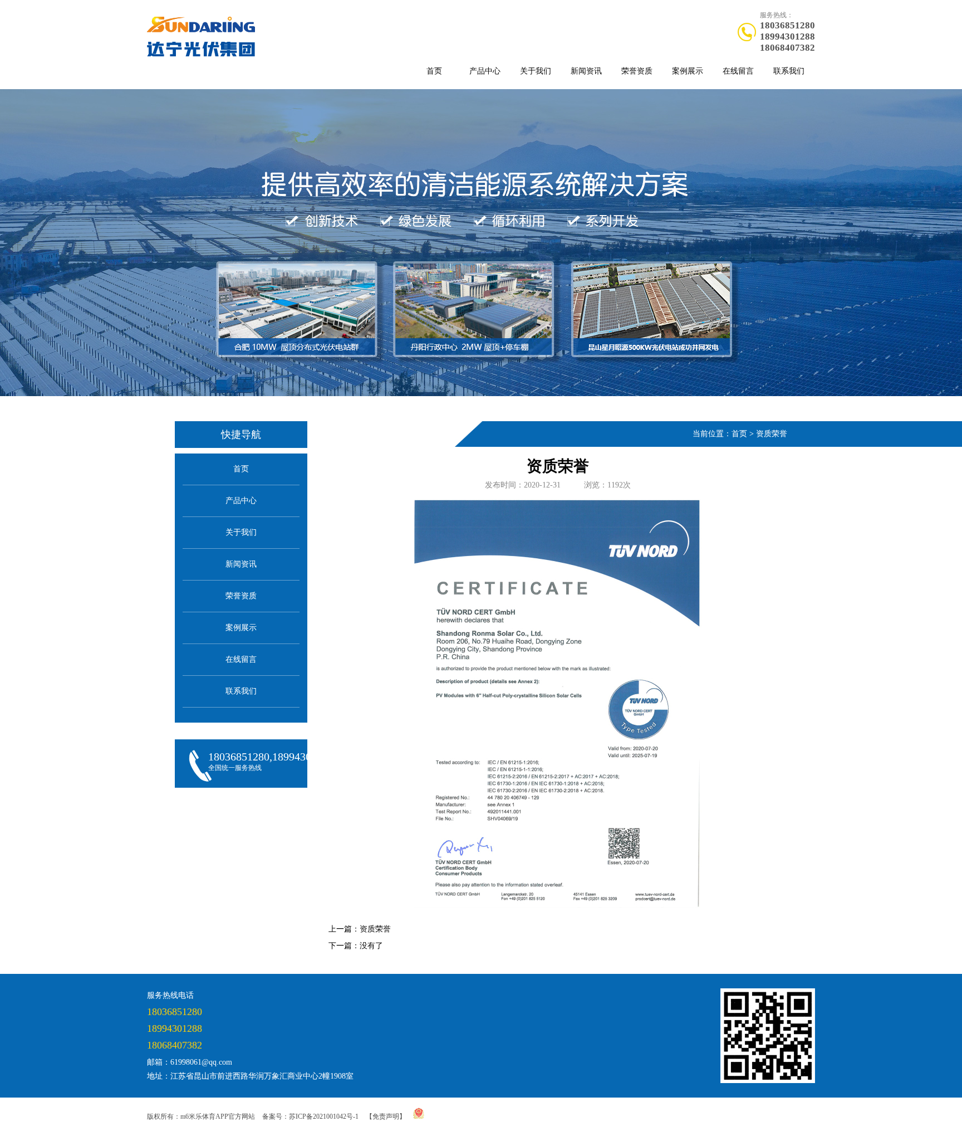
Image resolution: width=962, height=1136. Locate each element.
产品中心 (484, 71)
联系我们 (788, 71)
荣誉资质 (636, 71)
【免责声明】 (386, 1116)
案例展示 (687, 71)
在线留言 (738, 71)
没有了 (371, 946)
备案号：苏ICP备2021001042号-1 (310, 1116)
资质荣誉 (771, 434)
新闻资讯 (586, 71)
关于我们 (535, 71)
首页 (434, 71)
